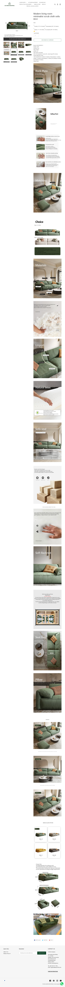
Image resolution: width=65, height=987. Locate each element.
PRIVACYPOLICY (7, 953)
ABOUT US (5, 951)
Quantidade (36, 33)
